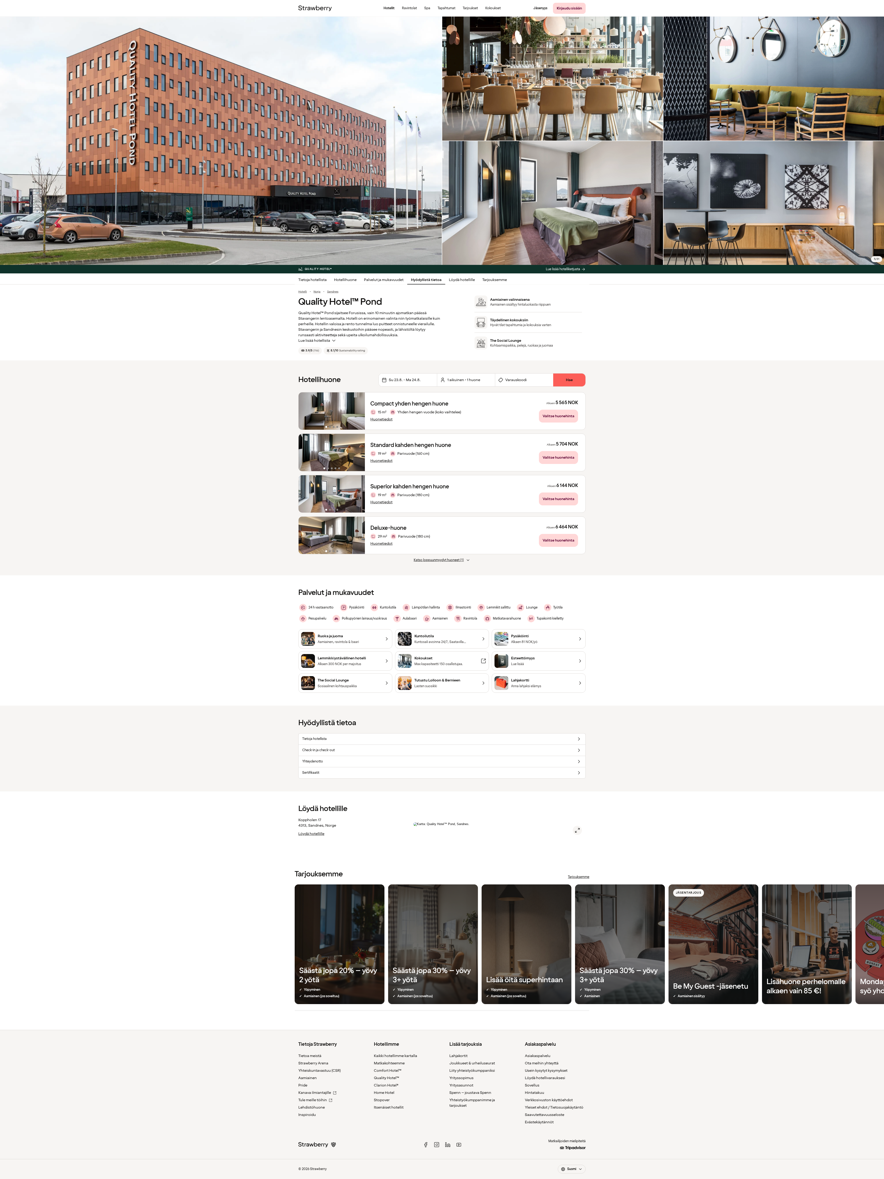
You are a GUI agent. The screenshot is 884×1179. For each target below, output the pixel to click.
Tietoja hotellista (312, 279)
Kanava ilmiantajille (314, 1092)
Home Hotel (384, 1092)
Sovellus (532, 1085)
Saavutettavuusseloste (544, 1114)
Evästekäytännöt (539, 1122)
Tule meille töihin (312, 1100)
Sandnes (332, 292)
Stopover (382, 1100)
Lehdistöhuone (311, 1107)
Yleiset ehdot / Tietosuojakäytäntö (554, 1107)
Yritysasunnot (461, 1085)
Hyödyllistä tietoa (426, 279)
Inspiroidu (307, 1114)
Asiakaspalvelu (537, 1055)
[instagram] (436, 1144)
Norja (317, 292)
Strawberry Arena (313, 1063)
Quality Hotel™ (386, 1078)
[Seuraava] (358, 411)
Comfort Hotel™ (387, 1070)
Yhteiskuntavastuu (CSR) (319, 1070)
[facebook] (425, 1144)
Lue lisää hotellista (314, 340)
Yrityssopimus (461, 1078)
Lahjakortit (458, 1055)
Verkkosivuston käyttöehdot (549, 1100)
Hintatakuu (534, 1092)
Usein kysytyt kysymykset (546, 1070)
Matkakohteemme (389, 1063)
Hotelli (302, 292)
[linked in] (448, 1144)
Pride (302, 1085)
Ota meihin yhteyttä (541, 1063)
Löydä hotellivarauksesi (545, 1078)
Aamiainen (307, 1078)
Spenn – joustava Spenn (470, 1092)
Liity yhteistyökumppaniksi (472, 1070)
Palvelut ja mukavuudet (384, 279)
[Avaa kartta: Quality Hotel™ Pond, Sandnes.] (577, 830)
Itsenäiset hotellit (389, 1107)
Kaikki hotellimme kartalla (395, 1055)
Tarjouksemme (494, 279)
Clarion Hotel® (386, 1085)
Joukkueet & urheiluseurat (472, 1063)
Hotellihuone (345, 279)
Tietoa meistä (309, 1055)
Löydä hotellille (462, 279)
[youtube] (459, 1144)
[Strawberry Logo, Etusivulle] (315, 8)
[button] (332, 411)
